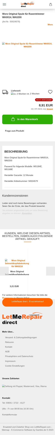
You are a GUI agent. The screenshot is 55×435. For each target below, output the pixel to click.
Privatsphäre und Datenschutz (19, 356)
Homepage (7, 298)
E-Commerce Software (21, 430)
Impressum (10, 361)
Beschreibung (16, 151)
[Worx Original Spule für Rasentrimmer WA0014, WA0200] (27, 45)
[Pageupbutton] (47, 430)
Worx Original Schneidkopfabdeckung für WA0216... (17, 272)
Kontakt (8, 347)
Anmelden (27, 213)
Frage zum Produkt (14, 131)
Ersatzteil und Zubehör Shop (16, 427)
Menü (4, 4)
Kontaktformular (9, 414)
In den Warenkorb (27, 119)
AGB (7, 351)
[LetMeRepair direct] (27, 4)
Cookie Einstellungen (15, 366)
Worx (50, 24)
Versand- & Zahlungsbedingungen (21, 337)
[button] (4, 271)
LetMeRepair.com (42, 427)
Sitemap (5, 430)
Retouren (9, 342)
